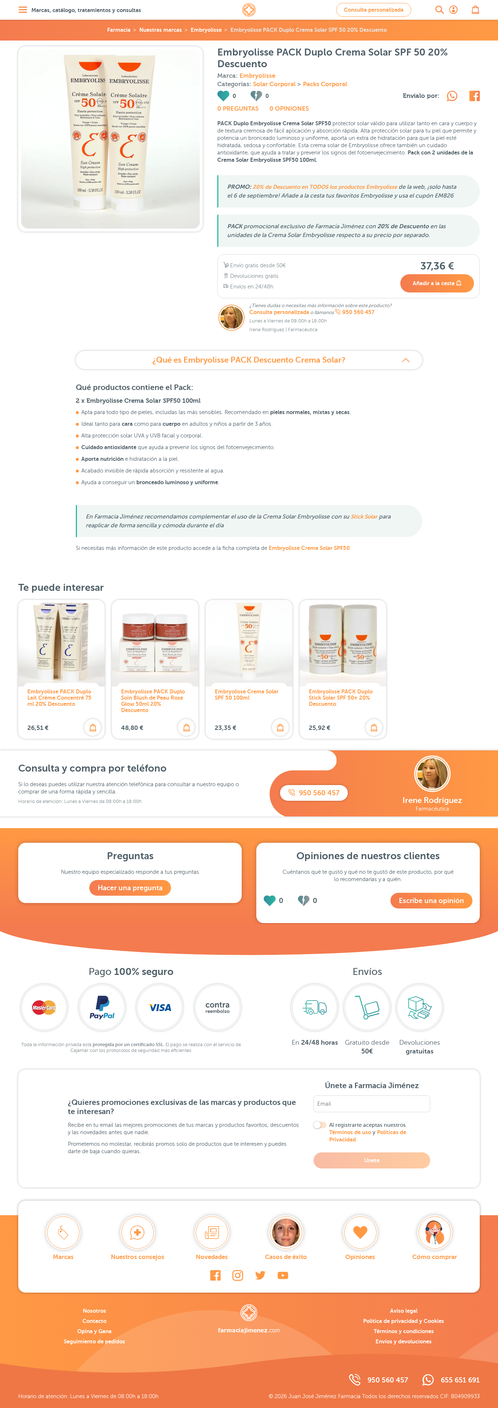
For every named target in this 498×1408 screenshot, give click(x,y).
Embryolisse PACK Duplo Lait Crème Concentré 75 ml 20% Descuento (59, 697)
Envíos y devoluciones (404, 1341)
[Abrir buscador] (439, 9)
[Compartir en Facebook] (474, 97)
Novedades (212, 1257)
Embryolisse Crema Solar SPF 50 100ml (247, 694)
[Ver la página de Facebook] (215, 1275)
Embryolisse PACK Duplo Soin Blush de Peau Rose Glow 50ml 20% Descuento (153, 700)
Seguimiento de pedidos (94, 1341)
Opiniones (360, 1257)
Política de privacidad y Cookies (403, 1321)
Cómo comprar (434, 1257)
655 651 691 (460, 1380)
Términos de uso (350, 1132)
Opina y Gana (94, 1331)
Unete (372, 1160)
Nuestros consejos (137, 1257)
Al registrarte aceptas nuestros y (367, 1132)
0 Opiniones (289, 108)
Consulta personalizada (374, 10)
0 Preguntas (237, 108)
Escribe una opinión (431, 900)
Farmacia (119, 30)
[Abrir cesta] (475, 9)
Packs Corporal (325, 84)
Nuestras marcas (160, 30)
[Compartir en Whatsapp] (452, 97)
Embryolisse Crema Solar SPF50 (309, 548)
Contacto (94, 1321)
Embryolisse (206, 30)
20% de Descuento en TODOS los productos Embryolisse (325, 187)
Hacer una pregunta (130, 888)
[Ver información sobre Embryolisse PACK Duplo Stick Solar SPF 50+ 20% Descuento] (343, 643)
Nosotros (94, 1311)
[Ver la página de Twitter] (260, 1275)
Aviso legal (403, 1311)
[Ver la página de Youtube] (282, 1275)
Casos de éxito (286, 1257)
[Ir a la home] (249, 1319)
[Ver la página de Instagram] (237, 1275)
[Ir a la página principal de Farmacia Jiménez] (249, 10)
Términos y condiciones (404, 1331)
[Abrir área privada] (453, 9)
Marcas (63, 1257)
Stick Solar (364, 516)
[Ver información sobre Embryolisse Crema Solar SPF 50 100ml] (249, 643)
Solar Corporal (275, 84)
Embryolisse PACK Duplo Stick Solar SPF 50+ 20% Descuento (341, 697)
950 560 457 (358, 312)
